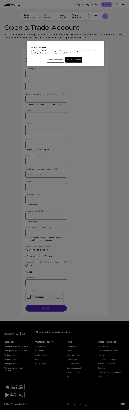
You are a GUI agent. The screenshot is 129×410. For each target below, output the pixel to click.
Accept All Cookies (74, 60)
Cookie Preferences (55, 60)
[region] (65, 53)
